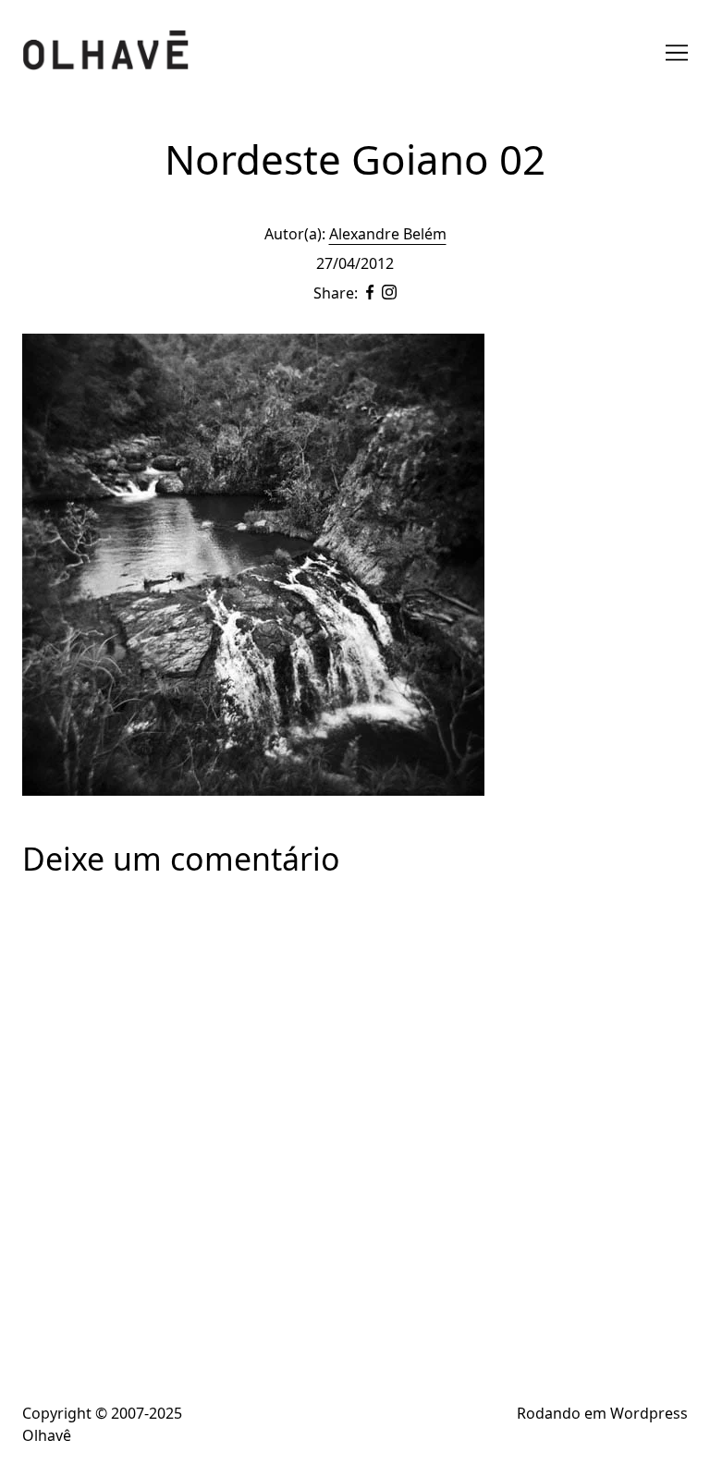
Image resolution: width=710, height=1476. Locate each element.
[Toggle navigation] (677, 53)
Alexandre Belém (388, 234)
